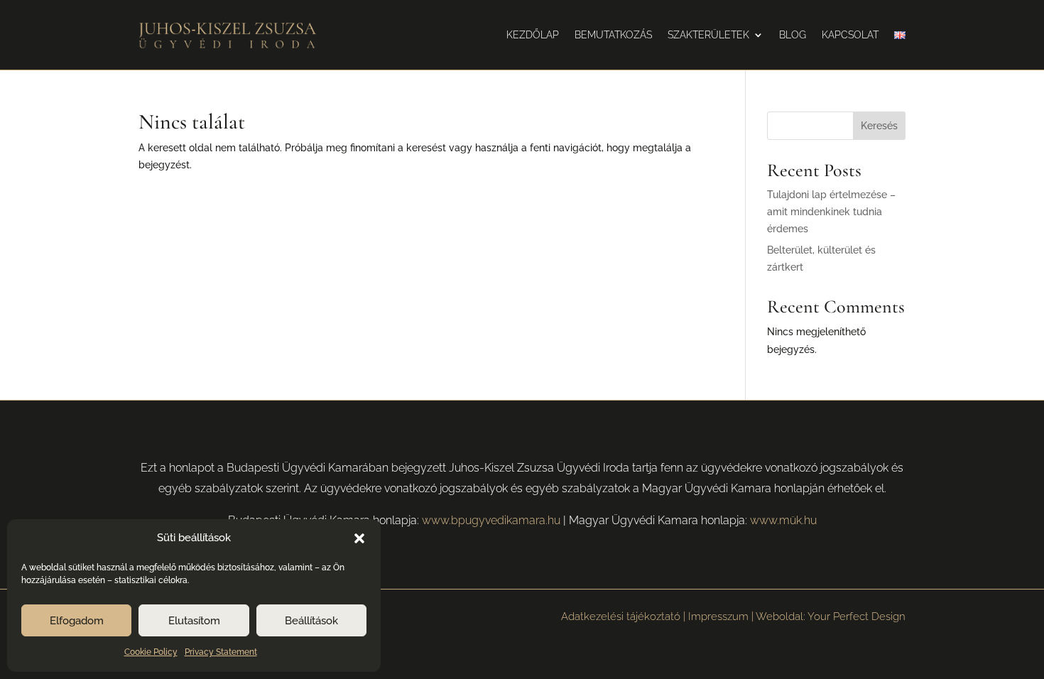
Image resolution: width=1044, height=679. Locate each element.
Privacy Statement (221, 652)
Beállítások (311, 620)
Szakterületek (708, 34)
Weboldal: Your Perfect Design (831, 616)
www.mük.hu (783, 520)
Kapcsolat (850, 34)
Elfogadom (77, 620)
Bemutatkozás (613, 34)
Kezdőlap (532, 34)
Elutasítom (194, 620)
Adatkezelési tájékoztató (620, 616)
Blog (792, 34)
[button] (359, 538)
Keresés (879, 125)
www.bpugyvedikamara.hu (491, 520)
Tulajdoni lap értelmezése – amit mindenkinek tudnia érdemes (831, 211)
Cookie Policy (151, 652)
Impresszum (718, 616)
